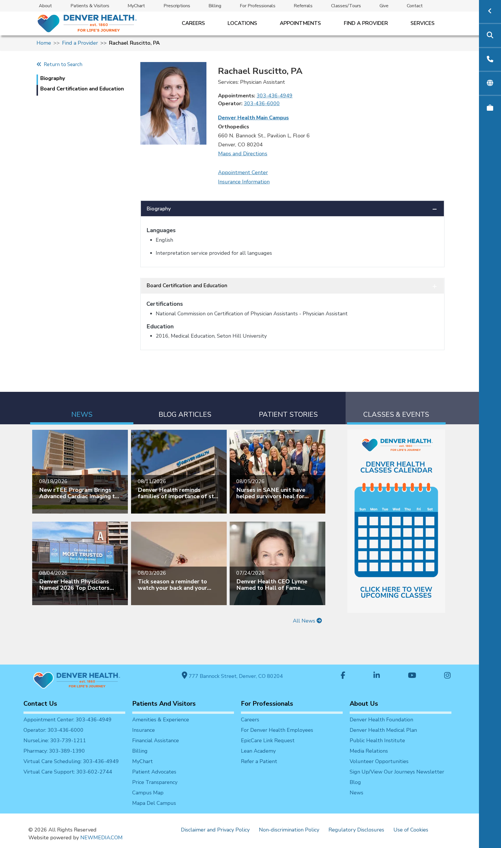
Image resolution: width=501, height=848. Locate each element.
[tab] (81, 408)
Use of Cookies (410, 829)
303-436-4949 (275, 95)
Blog (355, 782)
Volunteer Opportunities (379, 761)
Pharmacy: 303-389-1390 (54, 750)
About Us (364, 703)
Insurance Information (244, 181)
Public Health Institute (377, 740)
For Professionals (257, 6)
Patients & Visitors (89, 6)
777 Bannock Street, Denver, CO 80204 (235, 676)
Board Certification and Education (187, 285)
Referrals (303, 6)
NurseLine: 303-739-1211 (54, 740)
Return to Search (61, 64)
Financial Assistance (155, 740)
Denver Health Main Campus (253, 117)
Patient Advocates (154, 771)
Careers (193, 23)
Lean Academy (258, 750)
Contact (415, 6)
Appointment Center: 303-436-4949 (67, 719)
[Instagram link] (447, 676)
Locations (242, 23)
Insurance (143, 730)
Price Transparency (154, 782)
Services (423, 23)
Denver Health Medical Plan (383, 730)
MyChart (136, 6)
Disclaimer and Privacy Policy (215, 829)
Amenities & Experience (160, 719)
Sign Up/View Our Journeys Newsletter (397, 771)
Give (384, 6)
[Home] (87, 23)
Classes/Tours (346, 6)
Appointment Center (243, 172)
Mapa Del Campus (154, 803)
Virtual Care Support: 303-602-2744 (67, 771)
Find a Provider (366, 23)
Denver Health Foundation (381, 719)
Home (44, 42)
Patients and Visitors (164, 703)
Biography (159, 208)
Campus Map (148, 792)
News (356, 792)
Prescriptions (177, 6)
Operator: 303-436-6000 (53, 730)
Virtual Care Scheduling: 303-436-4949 (71, 761)
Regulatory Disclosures (356, 829)
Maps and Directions (242, 153)
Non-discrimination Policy (289, 829)
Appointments (300, 23)
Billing (214, 6)
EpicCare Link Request (268, 740)
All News (305, 620)
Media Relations (369, 750)
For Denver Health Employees (277, 730)
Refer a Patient (259, 761)
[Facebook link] (343, 676)
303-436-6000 (262, 103)
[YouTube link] (412, 676)
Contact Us (40, 703)
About (45, 6)
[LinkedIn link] (376, 676)
